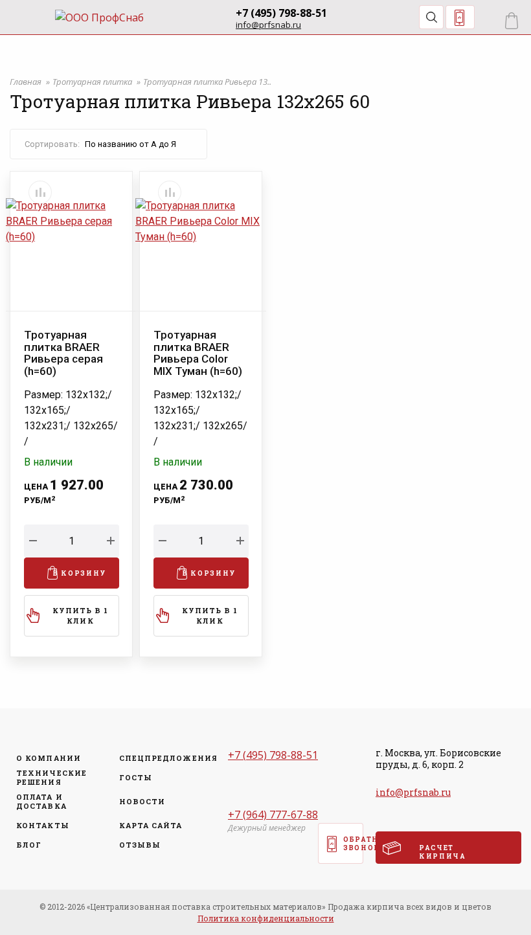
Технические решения (51, 778)
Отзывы (140, 845)
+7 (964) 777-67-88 (273, 814)
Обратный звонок (460, 17)
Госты (136, 777)
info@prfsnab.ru (268, 25)
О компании (48, 758)
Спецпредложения (164, 758)
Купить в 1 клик (80, 615)
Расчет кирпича (442, 852)
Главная (26, 81)
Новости (142, 801)
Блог (28, 845)
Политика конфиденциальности (266, 918)
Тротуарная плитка (93, 81)
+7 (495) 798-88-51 (281, 13)
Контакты (42, 825)
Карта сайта (151, 825)
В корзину (79, 573)
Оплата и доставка (41, 802)
